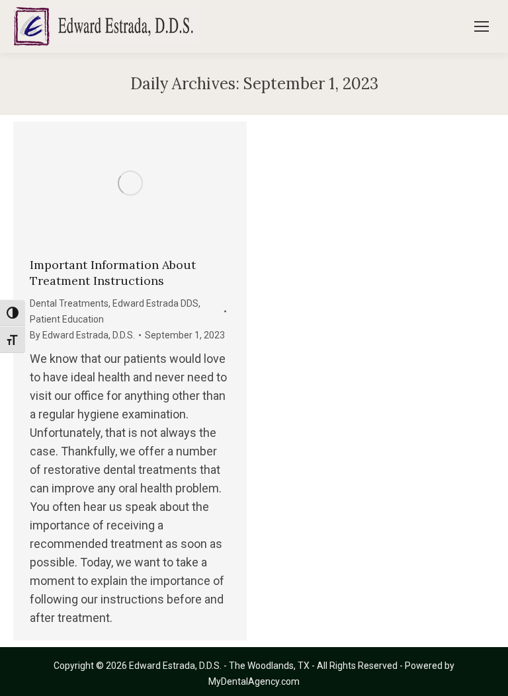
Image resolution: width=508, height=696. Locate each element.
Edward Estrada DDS (155, 303)
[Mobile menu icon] (481, 26)
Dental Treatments (69, 303)
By (82, 335)
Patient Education (67, 319)
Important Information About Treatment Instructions (113, 272)
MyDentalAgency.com (254, 681)
